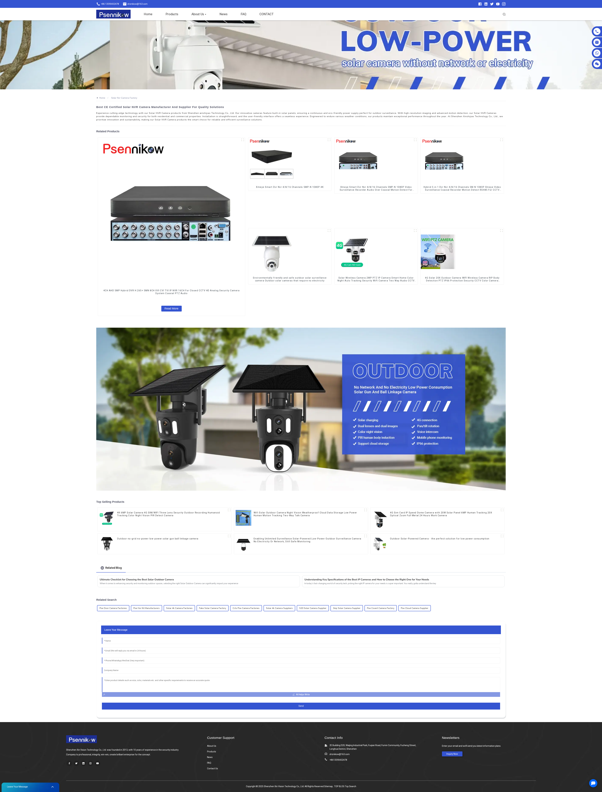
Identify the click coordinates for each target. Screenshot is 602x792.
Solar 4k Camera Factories (179, 608)
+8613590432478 (338, 760)
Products (211, 751)
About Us (211, 746)
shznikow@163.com (340, 754)
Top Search (350, 786)
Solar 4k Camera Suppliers (279, 608)
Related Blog (113, 567)
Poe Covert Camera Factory (380, 608)
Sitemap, (329, 786)
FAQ (209, 763)
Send (301, 706)
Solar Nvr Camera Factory (124, 98)
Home (102, 98)
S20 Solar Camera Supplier (312, 608)
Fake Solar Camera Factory (212, 608)
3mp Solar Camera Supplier (346, 608)
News (210, 757)
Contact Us (212, 768)
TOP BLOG (339, 786)
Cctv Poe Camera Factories (246, 608)
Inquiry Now (452, 754)
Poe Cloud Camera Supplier (414, 608)
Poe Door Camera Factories (113, 608)
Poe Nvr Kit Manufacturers (146, 608)
